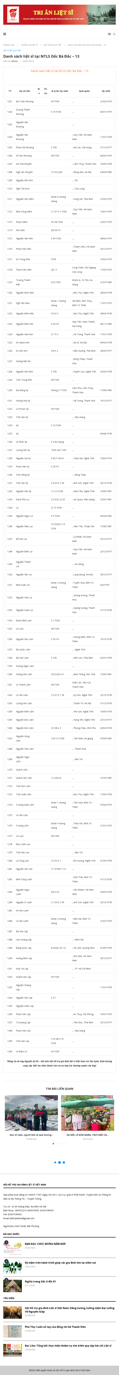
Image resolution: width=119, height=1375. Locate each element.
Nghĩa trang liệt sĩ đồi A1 (40, 1281)
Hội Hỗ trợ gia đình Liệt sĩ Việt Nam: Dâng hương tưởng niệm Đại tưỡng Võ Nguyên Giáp (70, 1309)
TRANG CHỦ (8, 45)
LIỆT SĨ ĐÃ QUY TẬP (52, 45)
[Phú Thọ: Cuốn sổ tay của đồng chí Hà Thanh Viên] (12, 1331)
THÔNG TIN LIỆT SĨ (29, 45)
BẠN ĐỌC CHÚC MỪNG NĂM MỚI (45, 1244)
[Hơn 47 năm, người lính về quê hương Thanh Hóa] (31, 1113)
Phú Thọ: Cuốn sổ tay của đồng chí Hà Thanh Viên (55, 1327)
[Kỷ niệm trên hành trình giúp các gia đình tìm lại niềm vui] (12, 1267)
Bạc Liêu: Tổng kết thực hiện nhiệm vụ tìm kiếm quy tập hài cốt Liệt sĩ (68, 1345)
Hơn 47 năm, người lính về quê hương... (31, 1134)
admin (14, 61)
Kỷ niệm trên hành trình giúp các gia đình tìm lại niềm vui (60, 1262)
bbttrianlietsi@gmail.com (22, 1218)
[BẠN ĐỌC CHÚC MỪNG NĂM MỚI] (12, 1248)
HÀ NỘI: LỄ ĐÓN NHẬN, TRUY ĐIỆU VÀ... (88, 1134)
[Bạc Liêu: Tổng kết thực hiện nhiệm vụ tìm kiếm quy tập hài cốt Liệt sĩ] (12, 1350)
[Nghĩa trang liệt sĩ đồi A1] (12, 1286)
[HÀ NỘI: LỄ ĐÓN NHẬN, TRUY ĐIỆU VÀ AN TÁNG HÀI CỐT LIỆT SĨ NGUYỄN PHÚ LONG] (87, 1113)
